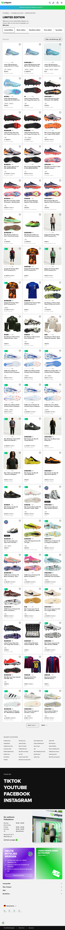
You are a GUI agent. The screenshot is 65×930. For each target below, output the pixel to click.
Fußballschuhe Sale (8, 746)
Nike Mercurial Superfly (54, 757)
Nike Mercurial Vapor (23, 751)
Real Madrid (6, 757)
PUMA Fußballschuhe (9, 751)
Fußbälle (6, 759)
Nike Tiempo (37, 746)
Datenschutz (22, 927)
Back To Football (22, 746)
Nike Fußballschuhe (38, 740)
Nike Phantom (52, 743)
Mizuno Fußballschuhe (54, 748)
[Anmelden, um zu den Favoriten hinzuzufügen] (19, 44)
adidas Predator (22, 743)
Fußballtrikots (7, 743)
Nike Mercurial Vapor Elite (25, 759)
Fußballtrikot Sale (23, 748)
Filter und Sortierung (52, 39)
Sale (35, 748)
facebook (17, 794)
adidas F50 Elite (52, 746)
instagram (18, 800)
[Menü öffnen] (62, 3)
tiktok (12, 781)
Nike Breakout (37, 754)
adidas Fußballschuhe (39, 743)
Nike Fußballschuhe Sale (39, 751)
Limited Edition (30, 13)
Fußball (6, 13)
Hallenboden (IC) (53, 754)
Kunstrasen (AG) (7, 748)
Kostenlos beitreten (18, 875)
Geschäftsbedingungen (9, 927)
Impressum (31, 927)
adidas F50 (51, 740)
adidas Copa (36, 757)
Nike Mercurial (22, 740)
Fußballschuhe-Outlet (54, 751)
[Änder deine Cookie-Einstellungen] (3, 923)
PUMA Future (7, 754)
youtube (15, 787)
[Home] (6, 3)
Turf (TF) (21, 754)
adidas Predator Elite (23, 757)
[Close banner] (63, 7)
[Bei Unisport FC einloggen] (53, 3)
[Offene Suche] (49, 2)
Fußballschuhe (17, 13)
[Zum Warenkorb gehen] (58, 3)
